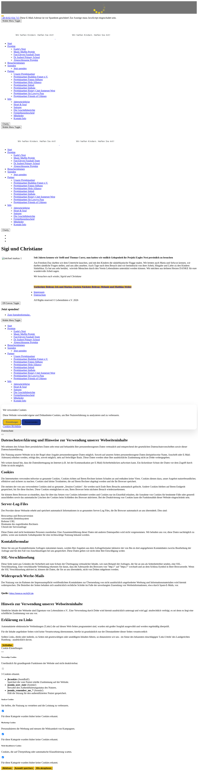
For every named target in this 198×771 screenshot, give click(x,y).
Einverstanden (31, 422)
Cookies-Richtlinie (12, 426)
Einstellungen (12, 422)
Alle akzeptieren (43, 768)
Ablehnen (7, 768)
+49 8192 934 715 (10, 18)
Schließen (7, 645)
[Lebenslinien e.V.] (57, 38)
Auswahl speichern (24, 768)
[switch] (3, 669)
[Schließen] (2, 434)
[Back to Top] (2, 15)
